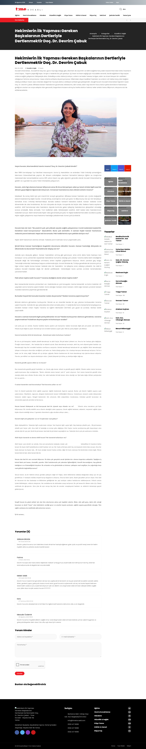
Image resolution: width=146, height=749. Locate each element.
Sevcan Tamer (122, 300)
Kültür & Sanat (81, 15)
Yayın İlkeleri (49, 2)
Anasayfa (93, 34)
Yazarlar (39, 2)
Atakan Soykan (122, 309)
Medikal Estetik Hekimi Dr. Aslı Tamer (122, 238)
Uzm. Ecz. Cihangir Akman (123, 319)
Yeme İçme (127, 15)
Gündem (43, 15)
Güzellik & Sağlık (55, 15)
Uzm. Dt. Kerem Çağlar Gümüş (122, 261)
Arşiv (117, 2)
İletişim (129, 746)
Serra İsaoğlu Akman (121, 282)
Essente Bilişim (23, 746)
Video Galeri (109, 2)
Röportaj (93, 15)
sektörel (103, 15)
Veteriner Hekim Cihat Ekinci (123, 250)
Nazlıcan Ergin (122, 272)
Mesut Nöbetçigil (123, 328)
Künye (31, 2)
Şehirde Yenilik (114, 15)
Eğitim (17, 15)
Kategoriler (105, 34)
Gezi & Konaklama (29, 15)
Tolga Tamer (121, 292)
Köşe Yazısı (68, 15)
